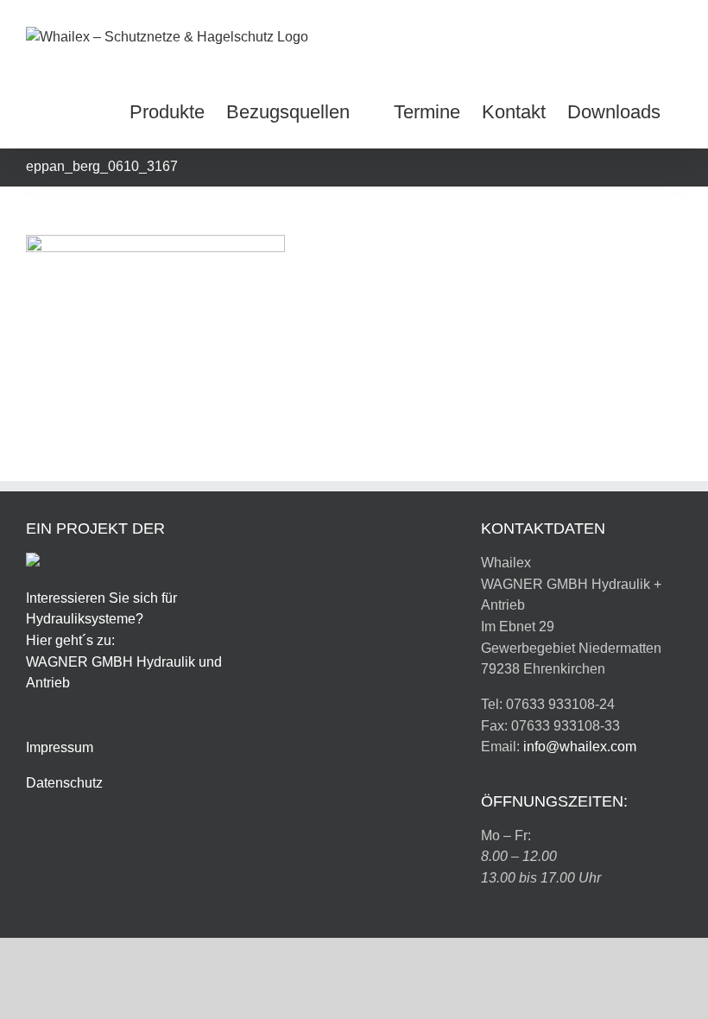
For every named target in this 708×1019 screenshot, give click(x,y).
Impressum (59, 747)
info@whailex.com (579, 746)
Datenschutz (64, 782)
